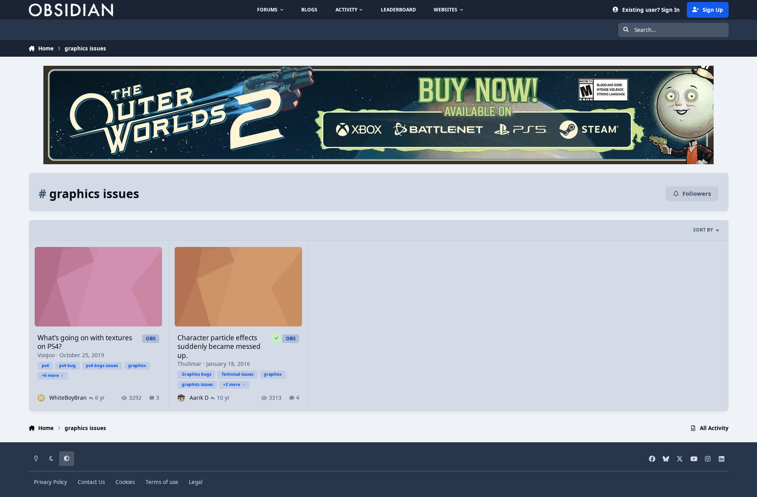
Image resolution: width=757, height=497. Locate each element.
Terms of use (161, 482)
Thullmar (189, 363)
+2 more (231, 384)
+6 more (50, 375)
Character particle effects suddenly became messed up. (219, 346)
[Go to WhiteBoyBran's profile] (41, 398)
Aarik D (199, 397)
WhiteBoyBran (68, 397)
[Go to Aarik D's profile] (181, 398)
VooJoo (46, 355)
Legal (195, 482)
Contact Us (91, 482)
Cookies (125, 482)
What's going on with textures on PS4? (84, 342)
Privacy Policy (50, 482)
